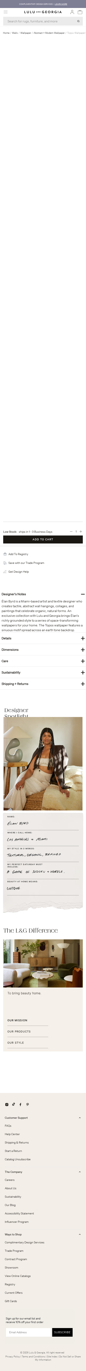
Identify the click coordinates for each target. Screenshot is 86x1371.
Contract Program (16, 1259)
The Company (13, 1172)
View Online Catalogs (18, 1276)
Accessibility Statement (19, 1213)
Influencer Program (17, 1222)
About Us (10, 1188)
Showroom (11, 1267)
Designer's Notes (43, 594)
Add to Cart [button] (43, 539)
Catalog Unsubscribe (18, 1159)
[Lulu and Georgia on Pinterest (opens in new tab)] (28, 1105)
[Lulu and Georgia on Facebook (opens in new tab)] (20, 1105)
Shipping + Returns (43, 683)
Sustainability (43, 672)
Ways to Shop (13, 1234)
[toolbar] (43, 4)
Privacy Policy (12, 1356)
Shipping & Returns (17, 1142)
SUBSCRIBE (62, 1332)
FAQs (8, 1126)
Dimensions (43, 649)
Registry (10, 1284)
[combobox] (43, 21)
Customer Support (16, 1118)
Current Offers (14, 1293)
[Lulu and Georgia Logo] (43, 12)
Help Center (12, 1134)
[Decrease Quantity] (71, 531)
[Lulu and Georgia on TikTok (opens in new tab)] (13, 1105)
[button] (18, 554)
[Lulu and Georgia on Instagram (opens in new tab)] (7, 1105)
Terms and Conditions (33, 1356)
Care (43, 661)
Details (43, 638)
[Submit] (78, 21)
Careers (10, 1180)
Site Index (52, 1356)
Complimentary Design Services (24, 1242)
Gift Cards (11, 1301)
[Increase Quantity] (81, 531)
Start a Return (13, 1151)
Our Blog (10, 1205)
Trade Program (14, 1251)
